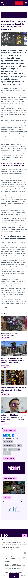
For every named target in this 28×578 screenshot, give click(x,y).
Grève (19, 445)
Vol (5, 449)
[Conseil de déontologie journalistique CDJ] (14, 509)
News (18, 449)
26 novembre (8, 442)
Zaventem (7, 453)
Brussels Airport (9, 445)
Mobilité (11, 449)
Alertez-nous (19, 3)
